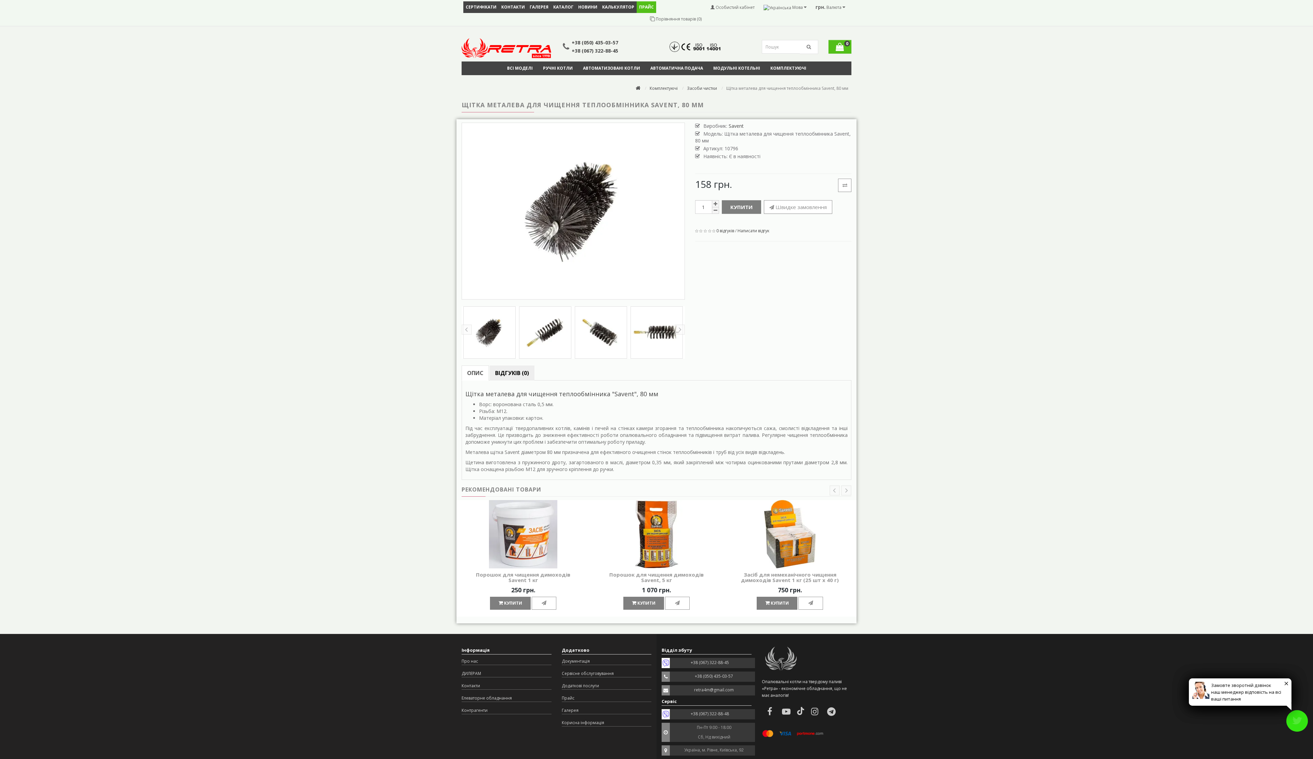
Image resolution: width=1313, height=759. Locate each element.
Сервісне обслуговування (588, 673)
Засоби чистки (702, 88)
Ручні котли (558, 68)
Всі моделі (520, 68)
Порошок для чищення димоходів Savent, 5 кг (656, 577)
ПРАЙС (646, 7)
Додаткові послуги (580, 686)
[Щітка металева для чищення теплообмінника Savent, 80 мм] (573, 211)
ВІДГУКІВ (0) (512, 373)
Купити (741, 207)
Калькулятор (618, 7)
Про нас (470, 661)
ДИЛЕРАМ (471, 673)
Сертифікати (481, 7)
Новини (587, 7)
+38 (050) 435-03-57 (595, 42)
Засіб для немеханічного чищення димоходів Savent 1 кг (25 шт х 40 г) (790, 577)
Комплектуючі (788, 68)
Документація (576, 661)
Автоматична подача (676, 68)
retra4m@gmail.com (714, 690)
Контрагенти (475, 710)
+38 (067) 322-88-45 (595, 50)
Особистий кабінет (735, 7)
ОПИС (475, 373)
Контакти (513, 7)
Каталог (563, 7)
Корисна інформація (583, 723)
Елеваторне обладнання (487, 698)
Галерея (539, 7)
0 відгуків (725, 231)
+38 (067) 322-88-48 (710, 714)
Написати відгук (753, 231)
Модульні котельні (736, 68)
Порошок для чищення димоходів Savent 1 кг (523, 577)
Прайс (568, 698)
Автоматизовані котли (611, 68)
